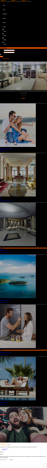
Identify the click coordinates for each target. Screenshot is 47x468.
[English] (4, 31)
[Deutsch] (4, 39)
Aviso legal (4, 449)
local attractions (3, 414)
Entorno (4, 22)
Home (1, 60)
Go (11, 459)
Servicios (4, 18)
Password (1, 52)
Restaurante (5, 13)
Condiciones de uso (5, 448)
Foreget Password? (5, 58)
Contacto (4, 26)
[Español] (4, 44)
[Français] (4, 35)
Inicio (4, 5)
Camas (4, 9)
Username (2, 50)
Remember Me (4, 54)
